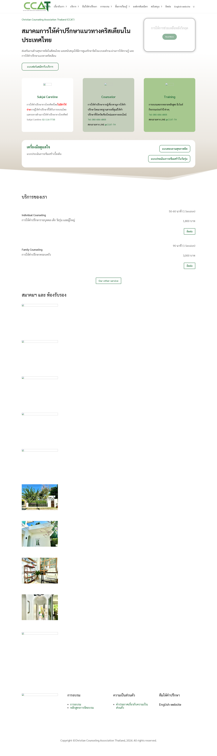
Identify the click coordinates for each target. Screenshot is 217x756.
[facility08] (40, 582)
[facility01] (40, 305)
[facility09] (40, 619)
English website (182, 7)
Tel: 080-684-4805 (97, 119)
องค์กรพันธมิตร (140, 7)
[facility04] (40, 414)
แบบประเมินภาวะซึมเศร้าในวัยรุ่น (169, 158)
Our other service (108, 280)
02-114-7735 (48, 119)
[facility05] (40, 450)
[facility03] (40, 378)
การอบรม (104, 7)
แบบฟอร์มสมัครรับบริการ (40, 66)
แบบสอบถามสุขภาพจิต (174, 148)
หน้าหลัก (46, 7)
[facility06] (40, 509)
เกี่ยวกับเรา (59, 7)
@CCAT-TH (110, 124)
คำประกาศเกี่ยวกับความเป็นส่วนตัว (132, 706)
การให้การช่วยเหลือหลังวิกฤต (169, 28)
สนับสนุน (155, 7)
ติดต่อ (168, 7)
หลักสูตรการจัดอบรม (82, 707)
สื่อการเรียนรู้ (121, 7)
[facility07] (40, 545)
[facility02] (40, 341)
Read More (169, 37)
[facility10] (40, 633)
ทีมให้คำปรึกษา (89, 7)
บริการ (73, 7)
